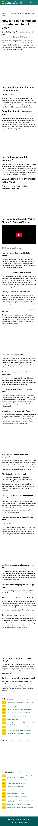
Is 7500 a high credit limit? (14, 790)
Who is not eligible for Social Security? (17, 796)
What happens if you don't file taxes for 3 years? (20, 702)
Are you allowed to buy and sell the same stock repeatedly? (20, 800)
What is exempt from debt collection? (17, 727)
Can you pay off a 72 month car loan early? (19, 709)
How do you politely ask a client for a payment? (20, 807)
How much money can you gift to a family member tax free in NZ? (21, 723)
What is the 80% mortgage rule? (16, 786)
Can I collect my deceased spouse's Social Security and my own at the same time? (21, 776)
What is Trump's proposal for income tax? (18, 804)
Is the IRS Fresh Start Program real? (17, 716)
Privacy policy (23, 822)
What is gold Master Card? (14, 719)
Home (4, 13)
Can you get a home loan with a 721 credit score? (21, 780)
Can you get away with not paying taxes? (18, 712)
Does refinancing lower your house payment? (20, 730)
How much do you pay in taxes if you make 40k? (20, 733)
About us (13, 822)
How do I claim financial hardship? (16, 783)
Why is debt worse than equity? (16, 793)
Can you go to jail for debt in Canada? (17, 706)
